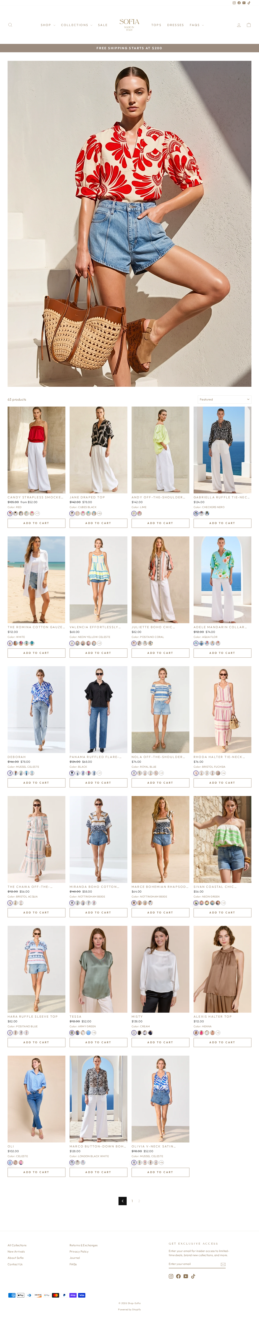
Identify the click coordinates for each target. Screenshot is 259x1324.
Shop (47, 25)
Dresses (175, 25)
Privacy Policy (79, 1251)
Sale (103, 25)
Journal (75, 1258)
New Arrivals (16, 1251)
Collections (75, 25)
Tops (156, 25)
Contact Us (15, 1264)
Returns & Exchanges (84, 1245)
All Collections (17, 1245)
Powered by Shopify (129, 1309)
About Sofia (16, 1258)
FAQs (195, 25)
